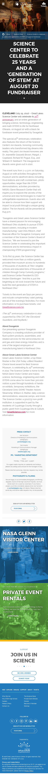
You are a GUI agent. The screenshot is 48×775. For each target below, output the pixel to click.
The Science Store (30, 696)
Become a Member (24, 673)
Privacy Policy (28, 771)
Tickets (36, 690)
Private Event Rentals (31, 699)
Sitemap (26, 706)
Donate (26, 701)
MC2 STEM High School (9, 699)
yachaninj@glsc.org (24, 442)
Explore (9, 690)
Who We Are (6, 696)
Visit (3, 690)
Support (23, 690)
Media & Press (18, 34)
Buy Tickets (44, 4)
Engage (16, 690)
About (8, 34)
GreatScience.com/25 (13, 307)
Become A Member (30, 703)
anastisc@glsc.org (24, 452)
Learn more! (13, 552)
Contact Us (5, 706)
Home (3, 34)
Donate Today (24, 678)
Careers (4, 701)
